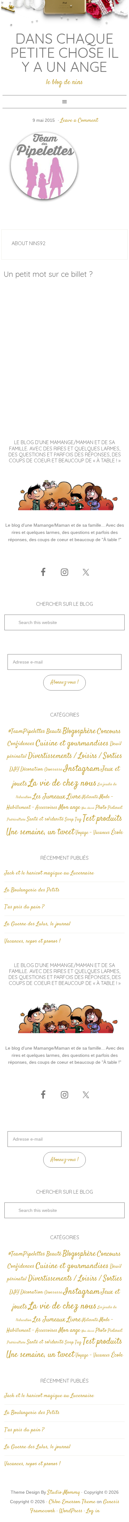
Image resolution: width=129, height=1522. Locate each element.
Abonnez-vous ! (65, 682)
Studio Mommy (63, 1492)
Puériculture (16, 819)
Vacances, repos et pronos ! (32, 941)
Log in (93, 1511)
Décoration (31, 769)
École (117, 832)
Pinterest (115, 808)
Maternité (90, 797)
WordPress (70, 1511)
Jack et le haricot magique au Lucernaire (49, 873)
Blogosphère (79, 731)
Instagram (82, 768)
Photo (100, 807)
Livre (74, 797)
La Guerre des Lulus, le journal (37, 924)
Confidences (21, 743)
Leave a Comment (79, 120)
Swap (69, 819)
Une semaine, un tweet (40, 832)
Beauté (53, 731)
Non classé (87, 808)
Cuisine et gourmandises (72, 743)
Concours (109, 731)
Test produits (102, 819)
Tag (78, 819)
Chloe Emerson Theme (72, 1502)
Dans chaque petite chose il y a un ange (64, 52)
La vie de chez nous (62, 783)
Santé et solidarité (45, 819)
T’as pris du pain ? (24, 907)
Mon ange (69, 807)
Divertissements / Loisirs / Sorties (75, 756)
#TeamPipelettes (26, 731)
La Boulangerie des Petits (31, 890)
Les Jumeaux (49, 797)
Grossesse (53, 769)
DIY (14, 769)
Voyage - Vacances (92, 832)
